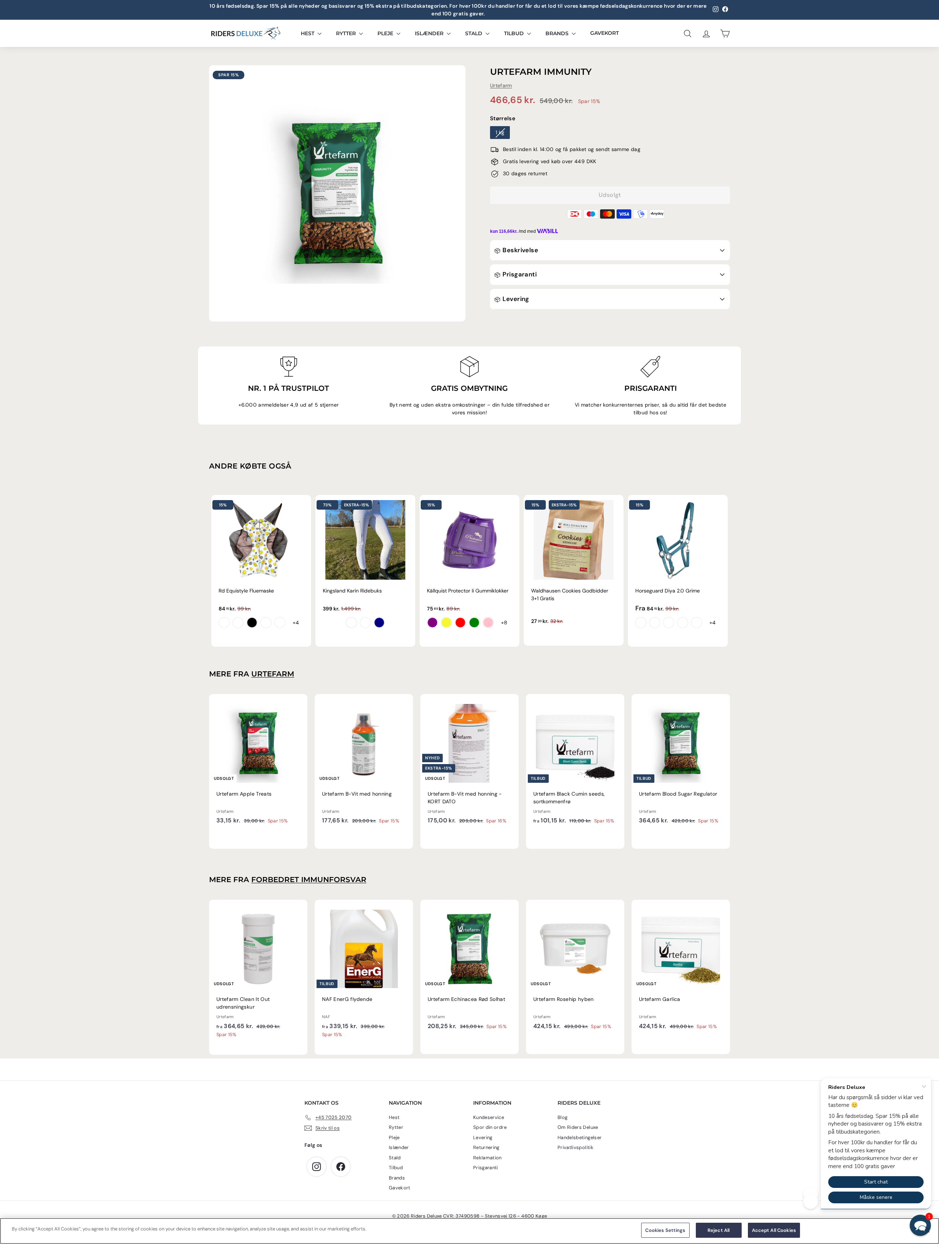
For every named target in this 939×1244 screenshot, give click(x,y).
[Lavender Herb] (682, 622)
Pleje (386, 33)
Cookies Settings (665, 1230)
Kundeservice (488, 1117)
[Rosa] (488, 622)
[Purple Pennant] (641, 622)
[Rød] (460, 622)
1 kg (500, 132)
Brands (557, 33)
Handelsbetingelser (580, 1137)
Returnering (486, 1147)
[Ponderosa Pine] (696, 622)
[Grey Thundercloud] (365, 622)
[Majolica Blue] (655, 622)
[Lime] (474, 622)
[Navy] (379, 622)
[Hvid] (351, 622)
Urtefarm (501, 85)
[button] (920, 1225)
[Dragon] (238, 622)
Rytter (346, 33)
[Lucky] (266, 622)
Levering (515, 299)
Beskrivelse (519, 250)
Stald (474, 33)
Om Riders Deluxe (578, 1127)
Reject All (719, 1230)
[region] (469, 1231)
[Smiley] (224, 622)
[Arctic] (669, 622)
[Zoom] (337, 193)
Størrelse (502, 118)
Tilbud (514, 33)
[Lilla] (432, 622)
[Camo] (280, 622)
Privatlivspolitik (575, 1147)
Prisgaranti (519, 275)
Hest (308, 33)
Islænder (430, 33)
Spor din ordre (490, 1127)
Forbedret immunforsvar (308, 879)
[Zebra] (252, 622)
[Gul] (446, 622)
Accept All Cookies (774, 1230)
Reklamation (487, 1158)
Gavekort (604, 33)
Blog (562, 1117)
